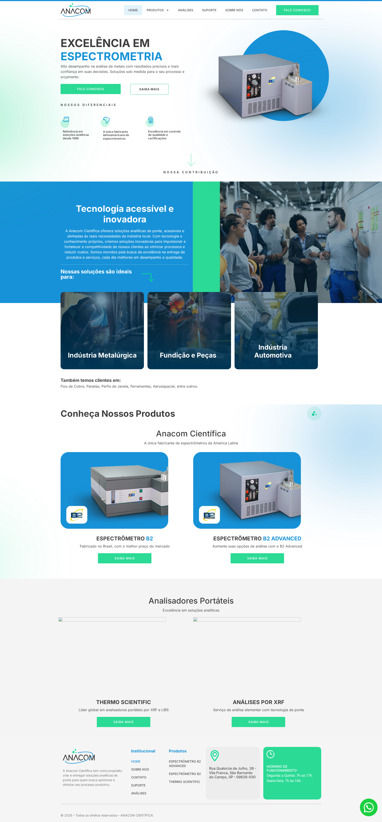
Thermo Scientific (184, 782)
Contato (259, 10)
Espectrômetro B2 (185, 774)
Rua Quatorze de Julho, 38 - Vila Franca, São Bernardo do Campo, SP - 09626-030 (232, 772)
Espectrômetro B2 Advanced (185, 763)
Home (133, 10)
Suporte (209, 10)
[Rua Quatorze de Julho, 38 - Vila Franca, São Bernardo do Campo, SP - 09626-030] (214, 755)
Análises (185, 10)
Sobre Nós (234, 10)
